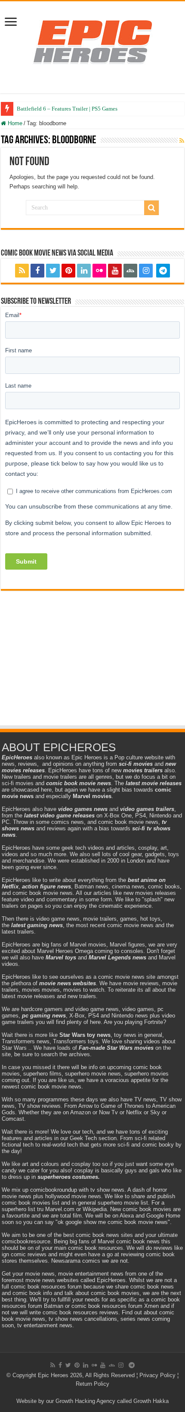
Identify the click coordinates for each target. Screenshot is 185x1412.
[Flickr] (99, 270)
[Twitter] (53, 270)
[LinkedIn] (84, 270)
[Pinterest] (68, 270)
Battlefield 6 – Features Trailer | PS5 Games (67, 108)
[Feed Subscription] (181, 140)
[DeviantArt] (130, 270)
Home (14, 123)
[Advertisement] (92, 666)
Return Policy (92, 1384)
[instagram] (146, 270)
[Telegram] (163, 270)
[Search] (151, 207)
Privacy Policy (157, 1375)
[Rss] (22, 270)
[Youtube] (115, 270)
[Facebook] (37, 270)
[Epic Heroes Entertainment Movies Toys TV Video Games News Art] (92, 41)
